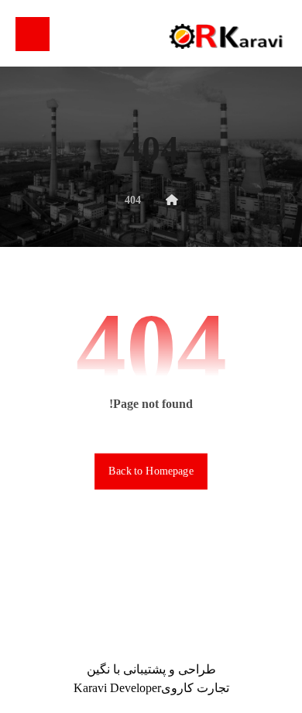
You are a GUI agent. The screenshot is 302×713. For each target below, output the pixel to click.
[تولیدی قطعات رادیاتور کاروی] (225, 36)
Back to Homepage (151, 471)
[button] (32, 34)
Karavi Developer (117, 687)
